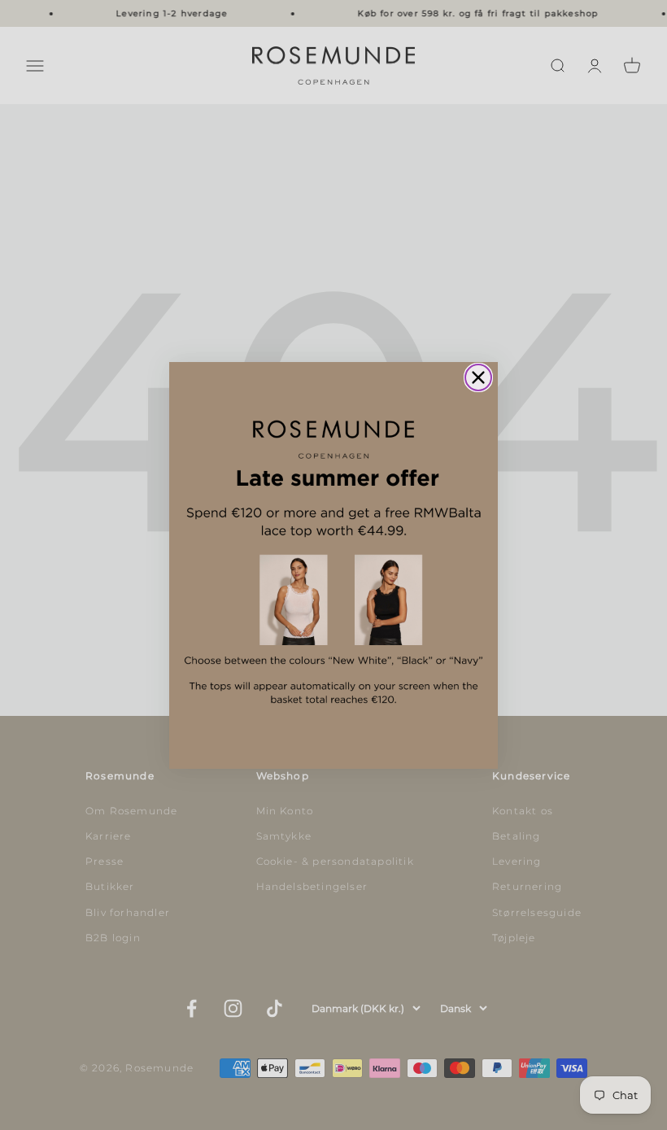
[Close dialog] (478, 377)
